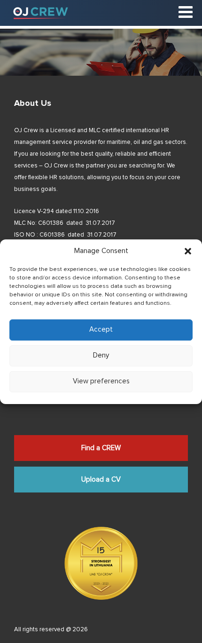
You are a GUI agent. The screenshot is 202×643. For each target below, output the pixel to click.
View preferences (101, 381)
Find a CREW (101, 448)
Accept (101, 329)
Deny (101, 355)
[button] (188, 251)
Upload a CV (101, 479)
